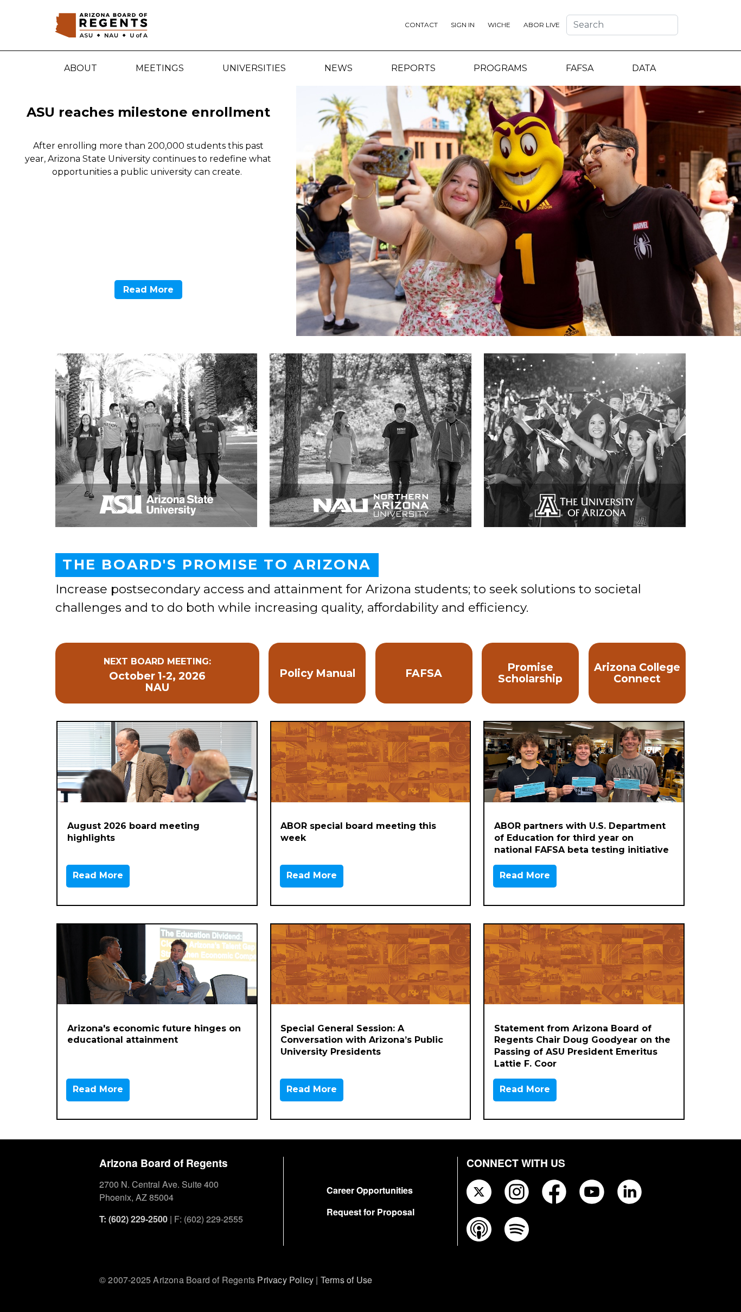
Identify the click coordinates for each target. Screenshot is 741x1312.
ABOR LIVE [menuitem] (541, 25)
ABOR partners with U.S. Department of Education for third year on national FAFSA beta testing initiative (581, 838)
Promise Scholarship (530, 673)
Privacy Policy (285, 1279)
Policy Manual (317, 673)
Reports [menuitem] (413, 68)
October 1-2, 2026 (157, 676)
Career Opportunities (370, 1190)
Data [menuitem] (644, 68)
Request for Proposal (370, 1212)
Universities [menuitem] (254, 68)
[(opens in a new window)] (518, 211)
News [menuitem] (338, 68)
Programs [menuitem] (500, 68)
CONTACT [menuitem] (421, 25)
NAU (157, 687)
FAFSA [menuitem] (579, 68)
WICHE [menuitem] (499, 25)
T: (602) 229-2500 (133, 1219)
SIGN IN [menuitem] (463, 25)
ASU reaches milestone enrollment (148, 112)
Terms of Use (346, 1279)
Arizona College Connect (637, 673)
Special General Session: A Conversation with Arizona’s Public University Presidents (361, 1040)
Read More (148, 289)
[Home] (101, 25)
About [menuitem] (80, 68)
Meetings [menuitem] (160, 68)
